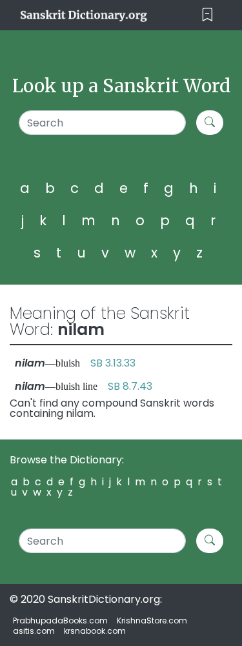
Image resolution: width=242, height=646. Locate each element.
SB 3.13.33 (113, 363)
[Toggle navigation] (207, 15)
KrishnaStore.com (152, 620)
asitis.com (34, 630)
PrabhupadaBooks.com (60, 620)
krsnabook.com (95, 630)
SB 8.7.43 (130, 386)
